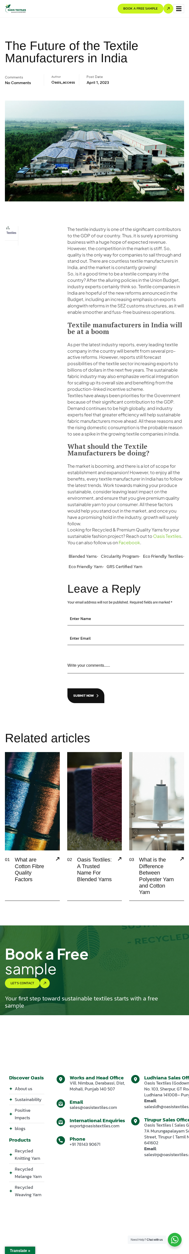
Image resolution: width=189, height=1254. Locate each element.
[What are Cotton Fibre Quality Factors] (57, 859)
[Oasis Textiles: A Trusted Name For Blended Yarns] (119, 859)
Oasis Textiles (167, 536)
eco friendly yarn (85, 566)
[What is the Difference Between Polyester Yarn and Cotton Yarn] (182, 859)
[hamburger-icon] (178, 8)
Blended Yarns (83, 556)
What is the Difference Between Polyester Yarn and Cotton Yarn (156, 876)
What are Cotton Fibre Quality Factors (29, 869)
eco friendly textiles (163, 556)
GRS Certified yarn (124, 566)
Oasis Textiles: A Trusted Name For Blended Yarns (94, 869)
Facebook (129, 542)
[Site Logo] (15, 8)
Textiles (11, 233)
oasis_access (63, 82)
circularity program (120, 556)
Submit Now (83, 695)
